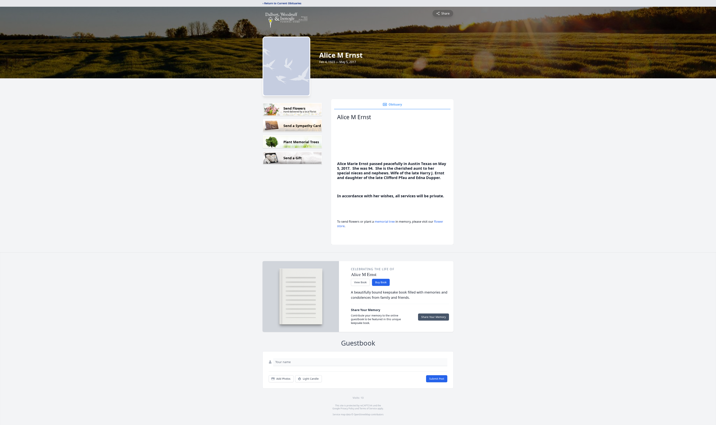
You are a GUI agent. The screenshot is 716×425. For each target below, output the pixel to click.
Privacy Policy (347, 408)
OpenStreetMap (362, 414)
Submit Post (436, 378)
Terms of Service (368, 408)
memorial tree (385, 221)
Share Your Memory (433, 317)
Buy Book (381, 282)
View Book (360, 282)
